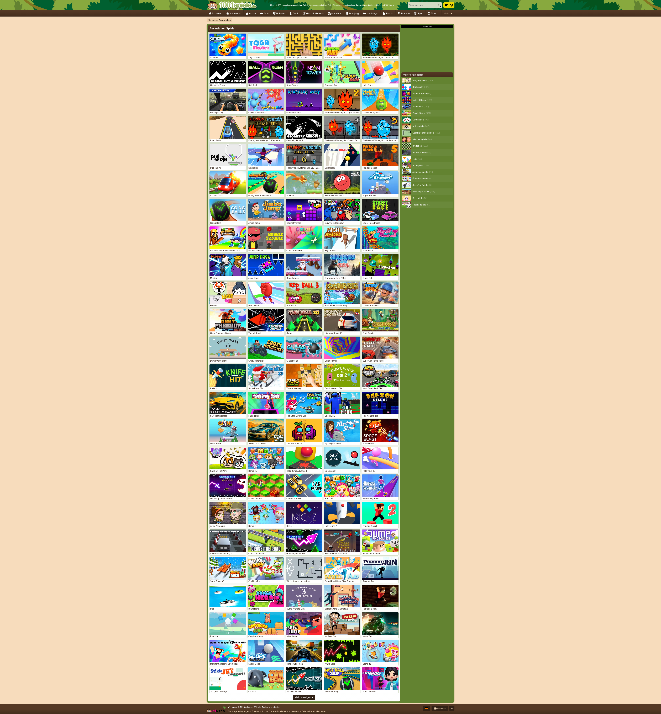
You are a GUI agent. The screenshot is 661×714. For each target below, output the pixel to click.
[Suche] (439, 5)
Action (252, 13)
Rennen (405, 13)
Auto (266, 13)
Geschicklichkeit (315, 13)
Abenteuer (235, 13)
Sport (420, 13)
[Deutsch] (426, 708)
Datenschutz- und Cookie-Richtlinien (269, 711)
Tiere (434, 13)
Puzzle (389, 13)
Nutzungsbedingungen (239, 711)
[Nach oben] (451, 708)
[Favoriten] (446, 5)
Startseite (217, 13)
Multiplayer (372, 13)
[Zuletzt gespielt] (451, 5)
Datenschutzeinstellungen (314, 711)
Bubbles (280, 13)
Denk (295, 13)
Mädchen (336, 13)
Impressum (294, 711)
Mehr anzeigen (303, 697)
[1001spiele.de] (232, 5)
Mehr (446, 13)
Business (441, 708)
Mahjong (354, 13)
